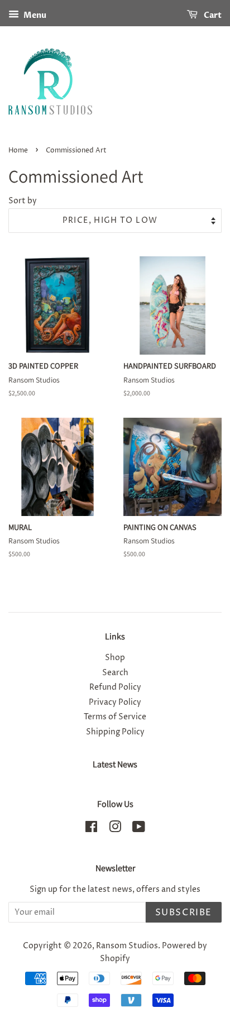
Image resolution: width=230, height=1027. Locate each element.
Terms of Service (115, 717)
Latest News (115, 764)
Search (115, 673)
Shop (115, 658)
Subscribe (183, 912)
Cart (212, 15)
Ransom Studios (127, 946)
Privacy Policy (115, 703)
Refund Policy (115, 687)
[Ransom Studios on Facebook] (91, 829)
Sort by (22, 201)
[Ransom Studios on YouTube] (138, 829)
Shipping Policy (115, 732)
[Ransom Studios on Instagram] (115, 829)
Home (18, 150)
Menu (34, 15)
